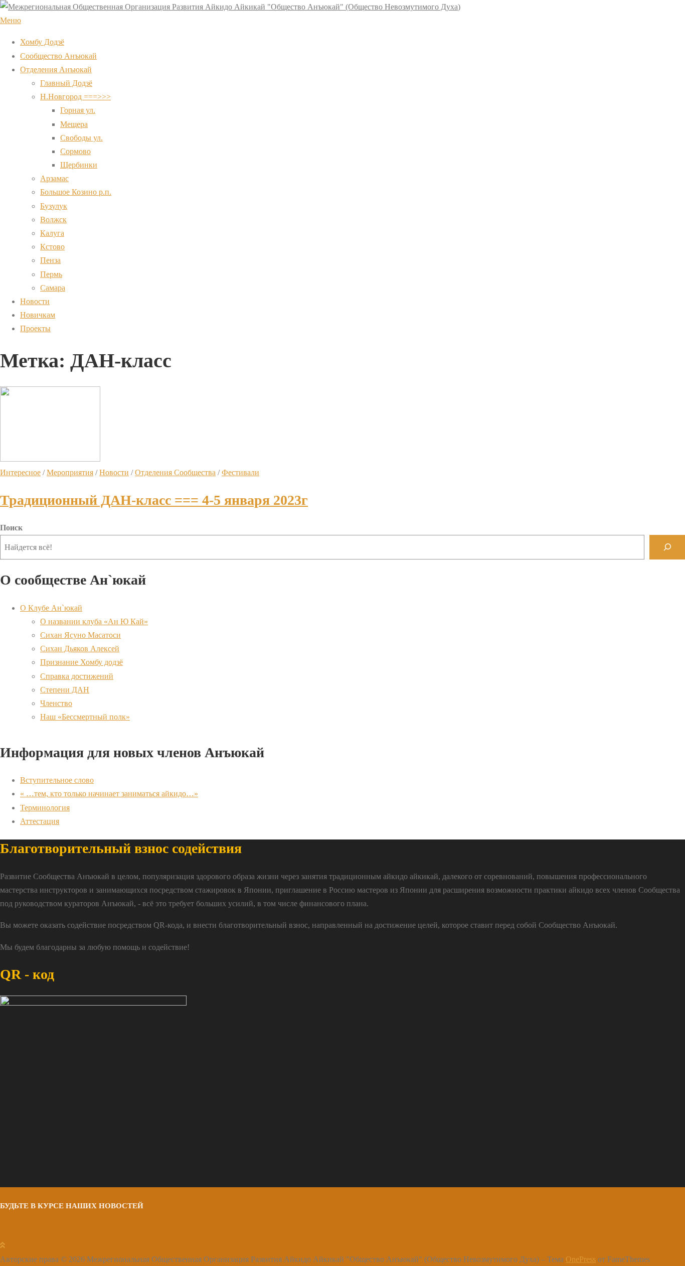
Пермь (51, 274)
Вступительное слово (57, 780)
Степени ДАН (64, 689)
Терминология (45, 807)
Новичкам (37, 315)
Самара (52, 288)
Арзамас (54, 178)
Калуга (52, 233)
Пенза (50, 260)
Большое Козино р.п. (75, 192)
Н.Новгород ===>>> (75, 96)
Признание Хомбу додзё (81, 662)
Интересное (20, 472)
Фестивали (240, 472)
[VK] (4, 1231)
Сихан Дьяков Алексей (79, 648)
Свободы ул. (81, 137)
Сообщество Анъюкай (58, 56)
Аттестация (39, 821)
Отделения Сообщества (175, 472)
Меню (10, 20)
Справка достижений (76, 676)
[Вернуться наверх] (2, 1245)
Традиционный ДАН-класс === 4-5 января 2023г (154, 500)
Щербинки (78, 165)
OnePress (581, 1259)
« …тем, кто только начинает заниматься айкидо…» (109, 793)
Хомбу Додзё (42, 42)
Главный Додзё (66, 83)
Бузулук (53, 206)
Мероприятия (70, 472)
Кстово (52, 246)
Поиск (11, 527)
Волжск (53, 219)
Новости (35, 301)
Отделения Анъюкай (56, 69)
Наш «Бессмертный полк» (85, 717)
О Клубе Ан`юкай (51, 608)
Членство (56, 703)
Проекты (35, 328)
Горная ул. (77, 110)
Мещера (74, 124)
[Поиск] (667, 547)
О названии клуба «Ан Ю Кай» (94, 621)
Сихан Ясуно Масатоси (80, 635)
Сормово (75, 151)
